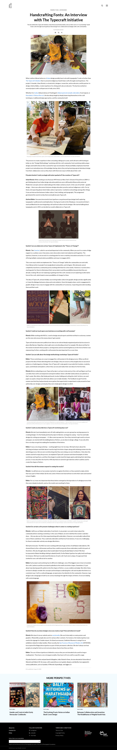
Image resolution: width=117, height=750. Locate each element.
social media (56, 635)
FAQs (10, 733)
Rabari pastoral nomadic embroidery (69, 93)
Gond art (37, 250)
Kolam (48, 78)
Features (12, 709)
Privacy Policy (59, 735)
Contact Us (12, 730)
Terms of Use (59, 730)
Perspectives (54, 10)
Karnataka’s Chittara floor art (35, 95)
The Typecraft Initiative (33, 81)
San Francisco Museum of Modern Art (71, 643)
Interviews (63, 10)
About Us (11, 728)
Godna (36, 93)
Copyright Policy (60, 733)
